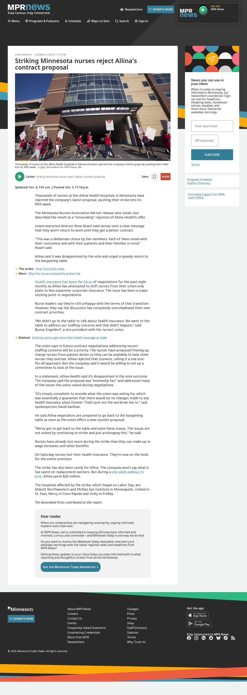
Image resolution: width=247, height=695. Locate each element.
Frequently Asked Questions (86, 628)
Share (165, 176)
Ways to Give (100, 20)
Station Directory (198, 183)
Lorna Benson (23, 54)
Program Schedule (199, 179)
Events (71, 623)
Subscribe (212, 155)
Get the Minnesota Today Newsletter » (70, 567)
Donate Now (161, 9)
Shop (130, 623)
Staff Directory (137, 628)
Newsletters (75, 642)
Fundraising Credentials (83, 633)
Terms (195, 165)
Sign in (143, 20)
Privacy (132, 618)
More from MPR (78, 637)
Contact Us (74, 618)
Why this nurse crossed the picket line (54, 274)
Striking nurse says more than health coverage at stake (69, 338)
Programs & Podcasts (44, 20)
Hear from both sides (50, 269)
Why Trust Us (136, 642)
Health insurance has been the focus (63, 281)
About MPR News (79, 609)
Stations (132, 633)
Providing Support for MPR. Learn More (206, 196)
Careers (72, 614)
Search (124, 20)
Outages (133, 609)
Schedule (74, 20)
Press (131, 614)
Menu (16, 20)
